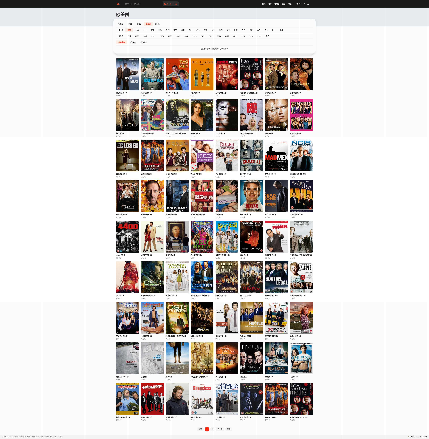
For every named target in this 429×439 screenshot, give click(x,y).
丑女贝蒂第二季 (196, 255)
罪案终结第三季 (121, 174)
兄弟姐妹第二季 (121, 336)
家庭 (213, 30)
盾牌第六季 (244, 255)
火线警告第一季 (146, 255)
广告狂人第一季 (270, 174)
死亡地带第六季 (270, 214)
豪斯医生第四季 (146, 214)
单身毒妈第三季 (171, 296)
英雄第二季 (120, 133)
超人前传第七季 (245, 174)
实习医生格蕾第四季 (198, 214)
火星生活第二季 (121, 93)
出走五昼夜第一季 (122, 377)
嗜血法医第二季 (245, 214)
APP (300, 4)
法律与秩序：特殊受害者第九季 (301, 255)
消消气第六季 (170, 255)
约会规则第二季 (196, 174)
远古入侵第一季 (245, 296)
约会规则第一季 (221, 174)
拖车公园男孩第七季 (123, 417)
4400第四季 (120, 255)
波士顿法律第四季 (271, 296)
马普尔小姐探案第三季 (298, 296)
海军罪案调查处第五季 (298, 174)
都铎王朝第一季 (121, 214)
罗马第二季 (120, 296)
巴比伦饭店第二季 (296, 214)
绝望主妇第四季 (146, 174)
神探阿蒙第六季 (270, 255)
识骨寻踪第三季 (171, 174)
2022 (170, 36)
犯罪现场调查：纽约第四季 (200, 296)
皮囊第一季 (219, 214)
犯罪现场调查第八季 (148, 296)
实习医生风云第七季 (223, 255)
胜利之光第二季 (221, 296)
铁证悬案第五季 (171, 214)
